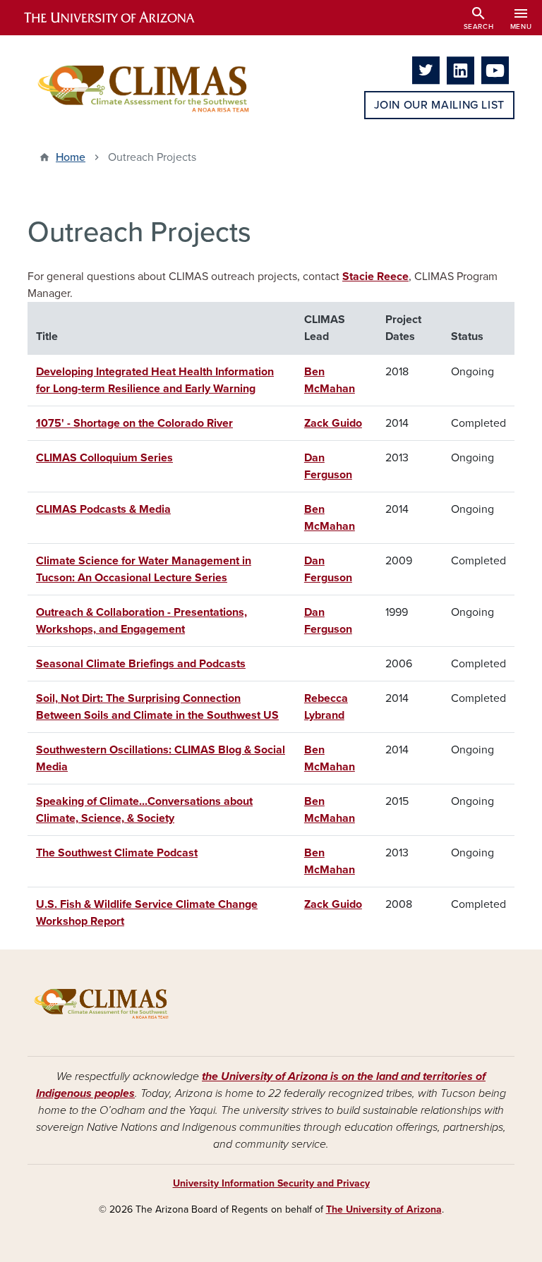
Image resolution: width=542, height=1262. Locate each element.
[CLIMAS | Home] (144, 88)
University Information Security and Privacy (271, 1183)
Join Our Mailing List (439, 105)
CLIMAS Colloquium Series (104, 458)
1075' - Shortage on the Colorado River (134, 423)
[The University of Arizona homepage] (121, 17)
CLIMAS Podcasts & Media (103, 509)
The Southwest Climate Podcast (117, 853)
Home (70, 157)
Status (467, 336)
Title (47, 336)
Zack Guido (333, 423)
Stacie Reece (375, 276)
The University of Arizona (384, 1209)
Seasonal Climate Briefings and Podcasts (141, 664)
